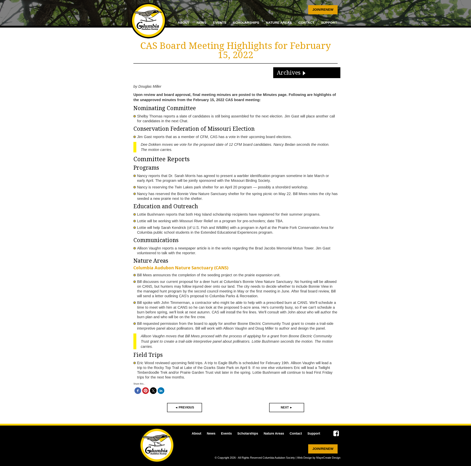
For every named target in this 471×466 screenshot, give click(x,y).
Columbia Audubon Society (279, 457)
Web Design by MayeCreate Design (318, 457)
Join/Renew (322, 9)
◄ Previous (184, 407)
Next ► (287, 407)
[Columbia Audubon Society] (148, 20)
